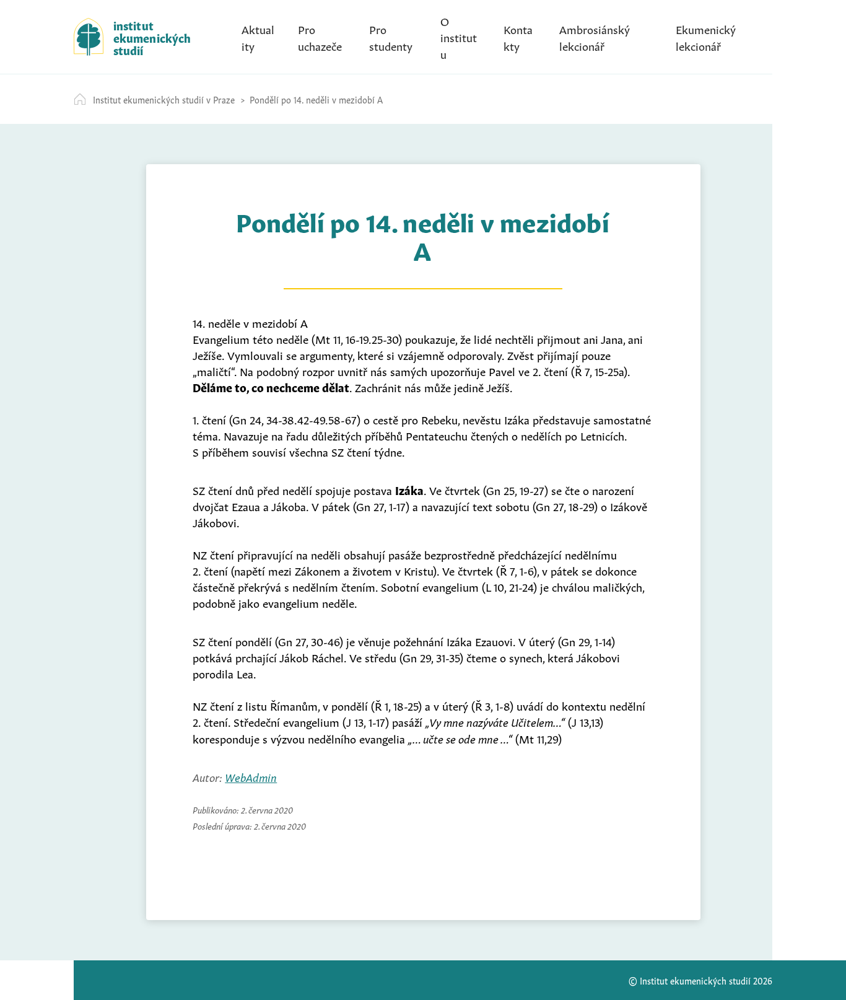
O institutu (458, 36)
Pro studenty (390, 36)
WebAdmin (251, 776)
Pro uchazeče (320, 36)
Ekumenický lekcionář (706, 36)
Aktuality (258, 36)
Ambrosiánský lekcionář (594, 36)
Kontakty (518, 36)
